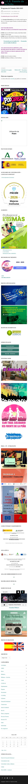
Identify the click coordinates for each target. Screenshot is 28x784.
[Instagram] (10, 778)
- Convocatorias (5, 251)
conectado (12, 78)
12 (10, 742)
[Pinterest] (12, 778)
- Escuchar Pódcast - (14, 607)
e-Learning (3, 695)
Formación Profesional (5, 701)
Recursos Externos (5, 716)
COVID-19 (3, 683)
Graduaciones (4, 704)
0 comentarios (15, 13)
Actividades (3, 665)
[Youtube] (7, 778)
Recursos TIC (4, 719)
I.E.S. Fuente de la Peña (14, 3)
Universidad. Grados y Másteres (7, 763)
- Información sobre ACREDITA (8, 253)
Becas (2, 671)
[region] (14, 133)
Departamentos (4, 686)
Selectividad (3, 725)
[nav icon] (26, 2)
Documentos (3, 692)
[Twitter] (5, 778)
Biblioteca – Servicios (5, 677)
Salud (2, 722)
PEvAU (2, 710)
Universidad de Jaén (5, 760)
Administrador (7, 11)
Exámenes (3, 698)
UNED (2, 767)
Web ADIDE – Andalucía (6, 770)
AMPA (2, 668)
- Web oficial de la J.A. (6, 250)
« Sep (2, 750)
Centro (2, 680)
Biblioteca (3, 674)
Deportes (3, 689)
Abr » (5, 750)
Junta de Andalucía (5, 707)
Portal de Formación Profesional (7, 757)
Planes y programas (5, 713)
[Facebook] (2, 778)
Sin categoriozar (6, 13)
